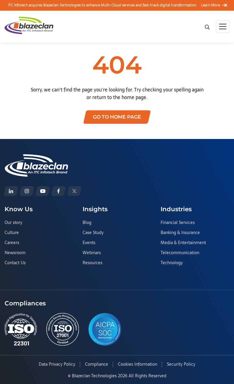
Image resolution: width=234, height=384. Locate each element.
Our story (13, 223)
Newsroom (15, 253)
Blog (87, 223)
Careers (12, 243)
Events (89, 243)
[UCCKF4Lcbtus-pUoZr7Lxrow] (42, 191)
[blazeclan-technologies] (11, 191)
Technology (172, 263)
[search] (208, 26)
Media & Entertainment (183, 243)
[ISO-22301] (21, 329)
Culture (12, 233)
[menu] (222, 26)
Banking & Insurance (180, 233)
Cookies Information (137, 364)
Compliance (96, 364)
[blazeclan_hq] (74, 191)
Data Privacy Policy (57, 364)
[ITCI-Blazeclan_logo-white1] (36, 158)
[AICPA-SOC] (105, 329)
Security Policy (181, 364)
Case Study (93, 233)
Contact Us (15, 263)
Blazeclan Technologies (94, 375)
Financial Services (178, 223)
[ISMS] (62, 329)
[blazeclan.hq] (58, 191)
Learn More (210, 5)
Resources (92, 263)
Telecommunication (180, 253)
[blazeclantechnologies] (26, 191)
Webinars (92, 253)
